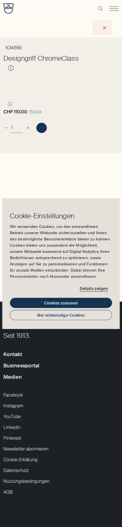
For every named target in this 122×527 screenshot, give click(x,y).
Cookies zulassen (61, 302)
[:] (41, 128)
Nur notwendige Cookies (61, 315)
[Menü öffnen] (114, 8)
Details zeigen (94, 288)
